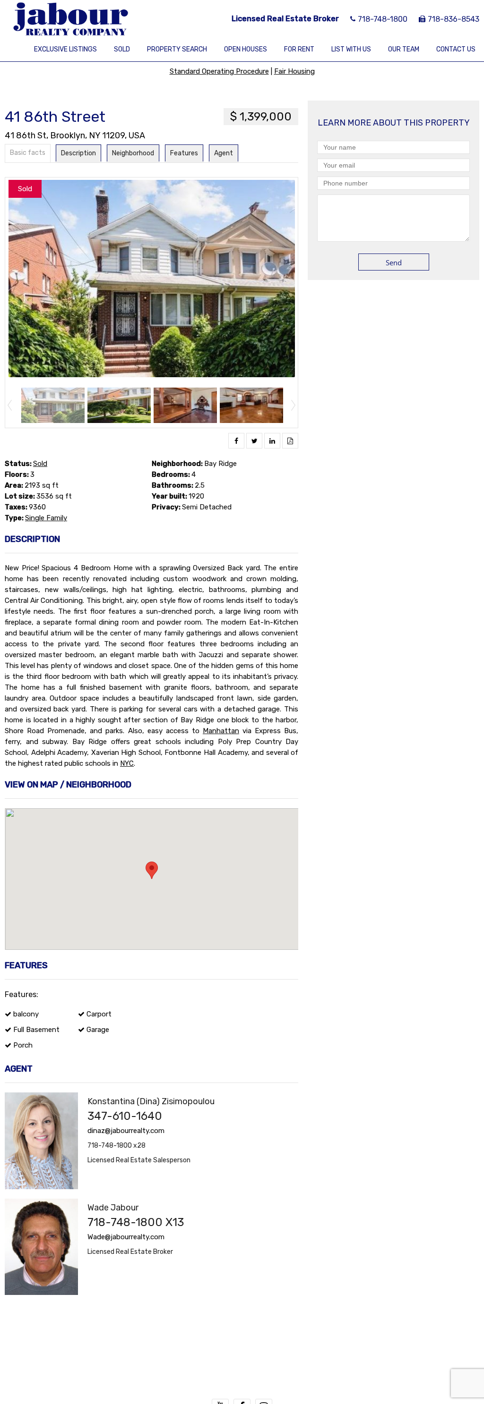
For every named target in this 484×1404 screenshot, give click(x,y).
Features (184, 153)
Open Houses (245, 49)
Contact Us (455, 49)
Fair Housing (294, 71)
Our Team (403, 49)
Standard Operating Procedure (219, 71)
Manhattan (221, 731)
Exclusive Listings (65, 49)
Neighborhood (133, 153)
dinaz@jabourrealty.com (125, 1130)
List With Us (351, 49)
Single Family (46, 518)
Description (78, 153)
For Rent (299, 49)
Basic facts (27, 153)
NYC (127, 763)
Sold (122, 49)
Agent (223, 153)
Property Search (177, 49)
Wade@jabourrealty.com (125, 1237)
